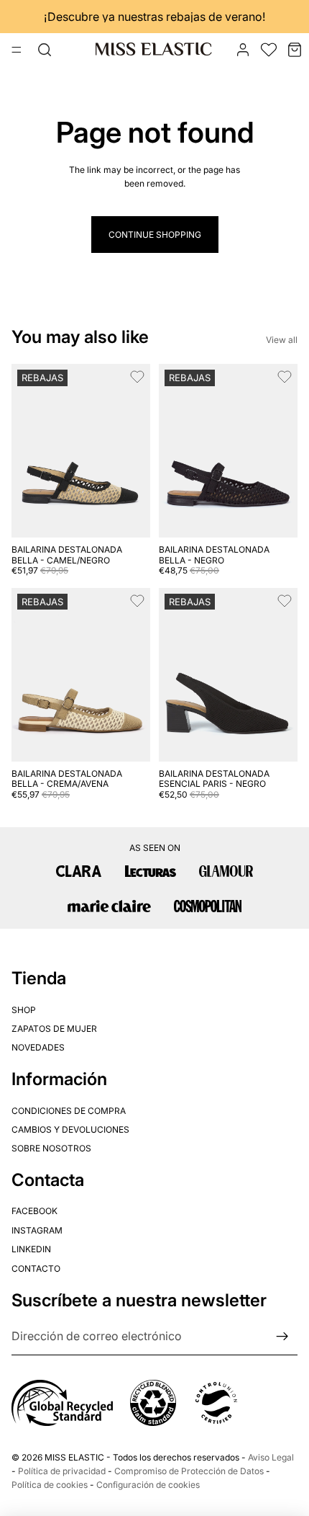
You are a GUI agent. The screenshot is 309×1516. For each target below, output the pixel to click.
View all (282, 339)
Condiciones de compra (68, 1110)
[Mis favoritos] (269, 50)
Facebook (34, 1210)
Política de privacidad (62, 1471)
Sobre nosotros (51, 1148)
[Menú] (16, 49)
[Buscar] (44, 50)
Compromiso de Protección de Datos (189, 1471)
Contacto (35, 1267)
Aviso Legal (271, 1457)
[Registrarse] (282, 1336)
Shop (23, 1009)
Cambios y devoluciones (70, 1128)
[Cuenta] (243, 50)
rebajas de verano (214, 16)
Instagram (37, 1229)
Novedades (38, 1047)
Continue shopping (155, 234)
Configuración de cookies (148, 1484)
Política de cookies (49, 1484)
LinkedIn (31, 1249)
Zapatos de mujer (54, 1027)
